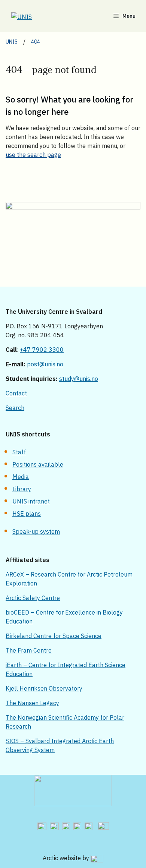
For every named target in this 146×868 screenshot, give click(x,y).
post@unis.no (45, 364)
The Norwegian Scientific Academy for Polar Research (65, 722)
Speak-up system (36, 531)
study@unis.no (78, 378)
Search (15, 407)
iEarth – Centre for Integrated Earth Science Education (65, 669)
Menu (129, 16)
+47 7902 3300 (42, 349)
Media (20, 476)
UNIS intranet (31, 501)
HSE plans (26, 513)
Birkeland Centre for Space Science (53, 636)
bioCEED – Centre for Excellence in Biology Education (64, 617)
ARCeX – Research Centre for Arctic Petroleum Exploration (69, 579)
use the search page (33, 154)
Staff (19, 452)
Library (21, 489)
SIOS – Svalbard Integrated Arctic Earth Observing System (60, 745)
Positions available (37, 464)
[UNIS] (31, 16)
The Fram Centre (29, 650)
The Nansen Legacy (32, 703)
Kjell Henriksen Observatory (44, 688)
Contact (16, 393)
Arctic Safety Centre (33, 598)
